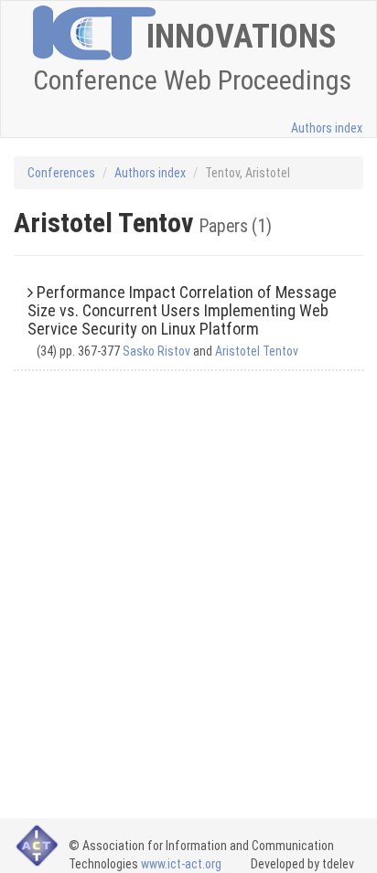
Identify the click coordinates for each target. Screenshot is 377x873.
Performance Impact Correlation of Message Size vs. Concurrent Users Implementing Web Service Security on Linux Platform (182, 310)
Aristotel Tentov (256, 351)
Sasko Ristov (156, 351)
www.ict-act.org (181, 864)
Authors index (326, 128)
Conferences (61, 172)
